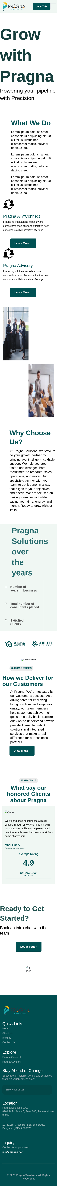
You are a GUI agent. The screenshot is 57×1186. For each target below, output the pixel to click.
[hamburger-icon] (53, 6)
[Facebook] (28, 1168)
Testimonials (28, 780)
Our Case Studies (21, 668)
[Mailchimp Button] (48, 1090)
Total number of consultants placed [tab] (22, 605)
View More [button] (21, 750)
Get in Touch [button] (28, 946)
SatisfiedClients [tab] (14, 622)
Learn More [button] (22, 243)
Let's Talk (41, 6)
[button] (30, 6)
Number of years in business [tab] (21, 588)
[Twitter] (35, 1168)
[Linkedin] (21, 1168)
